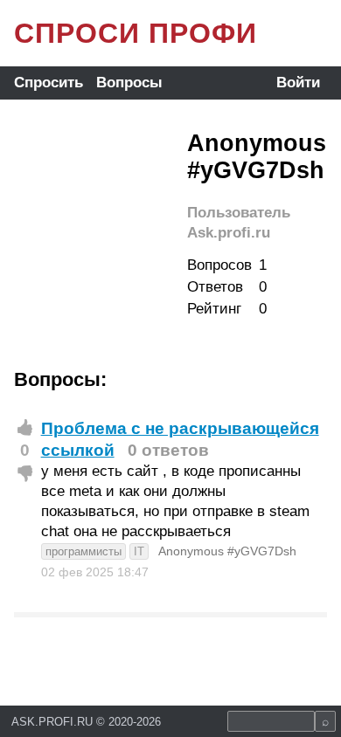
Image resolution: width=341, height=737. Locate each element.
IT (139, 551)
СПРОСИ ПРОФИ (135, 33)
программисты (83, 551)
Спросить (48, 82)
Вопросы (129, 82)
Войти (298, 82)
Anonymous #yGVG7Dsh (227, 551)
